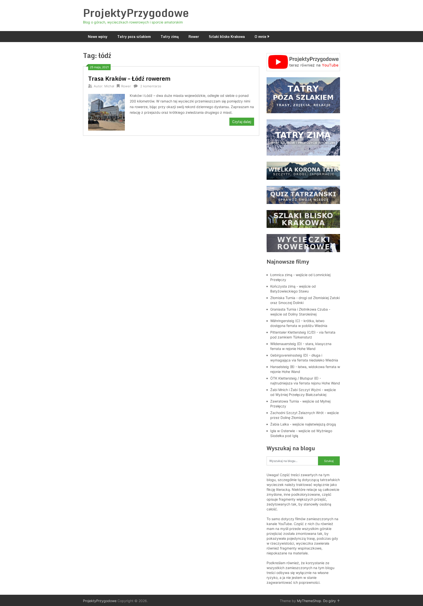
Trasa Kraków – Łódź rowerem (129, 78)
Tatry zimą (170, 36)
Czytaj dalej (241, 121)
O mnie (260, 36)
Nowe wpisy (97, 36)
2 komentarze (150, 86)
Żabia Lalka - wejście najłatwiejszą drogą (303, 424)
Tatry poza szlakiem (134, 36)
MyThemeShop (309, 601)
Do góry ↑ (331, 601)
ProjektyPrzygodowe (136, 13)
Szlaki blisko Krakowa (227, 36)
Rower (193, 36)
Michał (109, 86)
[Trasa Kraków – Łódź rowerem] (106, 112)
